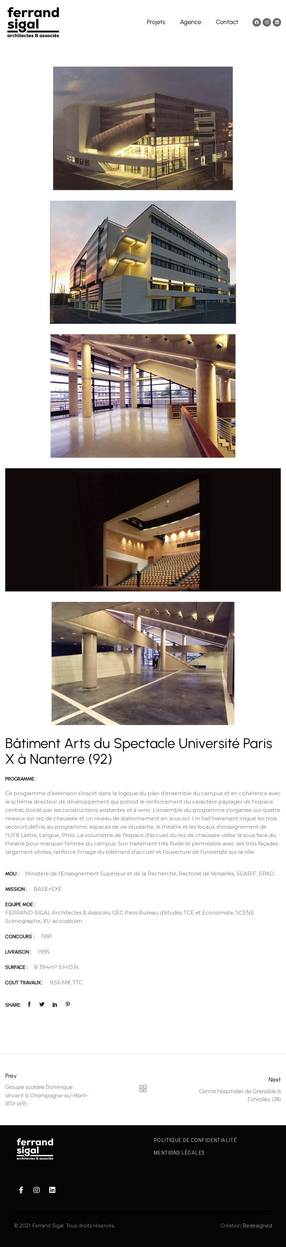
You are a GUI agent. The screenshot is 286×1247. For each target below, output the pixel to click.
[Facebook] (257, 22)
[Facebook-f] (21, 1190)
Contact (227, 22)
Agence (190, 22)
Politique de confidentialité (195, 1140)
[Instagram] (267, 22)
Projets (156, 22)
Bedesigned (257, 1226)
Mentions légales (178, 1153)
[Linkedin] (277, 22)
